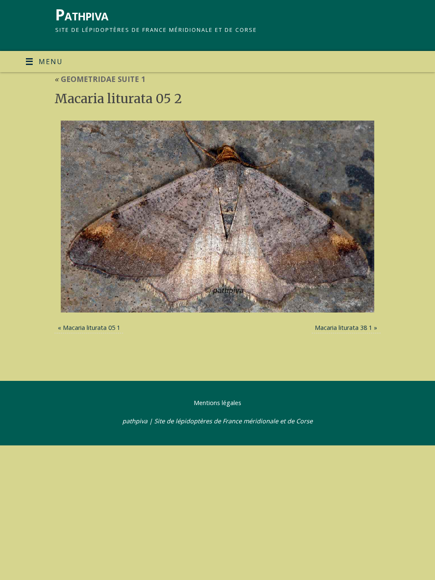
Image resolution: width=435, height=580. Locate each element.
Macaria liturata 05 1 (91, 328)
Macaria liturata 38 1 (343, 328)
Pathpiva (81, 14)
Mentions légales (217, 403)
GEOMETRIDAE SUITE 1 (99, 79)
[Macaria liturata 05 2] (217, 217)
